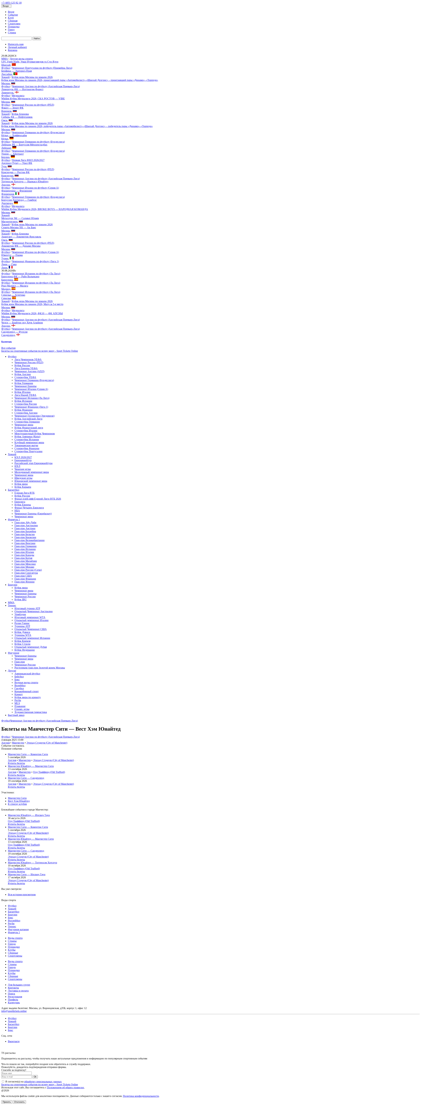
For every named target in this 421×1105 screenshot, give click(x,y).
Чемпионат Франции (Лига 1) (31, 406)
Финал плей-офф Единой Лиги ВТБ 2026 (37, 498)
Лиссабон (6, 74)
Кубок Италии (22, 392)
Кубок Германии (23, 383)
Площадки (14, 946)
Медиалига (18, 95)
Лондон (5, 184)
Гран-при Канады (24, 555)
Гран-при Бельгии (24, 534)
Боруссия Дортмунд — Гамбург (19, 200)
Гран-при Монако (24, 567)
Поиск (11, 993)
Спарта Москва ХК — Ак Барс (18, 227)
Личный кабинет (17, 47)
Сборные (13, 952)
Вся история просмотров (22, 894)
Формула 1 (14, 519)
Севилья (6, 298)
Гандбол (19, 688)
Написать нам (16, 44)
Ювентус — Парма (12, 255)
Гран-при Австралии (26, 525)
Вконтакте (14, 1041)
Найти (37, 38)
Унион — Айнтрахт (12, 153)
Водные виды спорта (26, 682)
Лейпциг (6, 148)
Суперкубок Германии (27, 421)
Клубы (11, 949)
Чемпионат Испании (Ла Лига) (31, 398)
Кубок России (22, 365)
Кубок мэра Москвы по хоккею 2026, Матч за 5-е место (32, 304)
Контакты (13, 987)
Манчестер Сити (17, 798)
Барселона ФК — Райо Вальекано (20, 276)
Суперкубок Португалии (28, 451)
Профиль (13, 999)
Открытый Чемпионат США (30, 629)
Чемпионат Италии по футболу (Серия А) (35, 187)
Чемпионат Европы (25, 386)
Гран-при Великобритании (29, 540)
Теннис (12, 605)
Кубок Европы (22, 504)
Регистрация (15, 996)
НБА (17, 510)
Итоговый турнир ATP (27, 608)
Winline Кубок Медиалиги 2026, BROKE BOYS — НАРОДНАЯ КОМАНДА (44, 209)
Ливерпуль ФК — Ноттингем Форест (22, 89)
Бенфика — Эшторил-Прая (16, 70)
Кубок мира (21, 484)
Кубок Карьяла (22, 486)
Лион (4, 267)
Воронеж (6, 111)
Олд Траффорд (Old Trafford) (49, 772)
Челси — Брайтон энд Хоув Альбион (22, 322)
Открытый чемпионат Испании (32, 638)
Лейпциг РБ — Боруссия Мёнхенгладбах (24, 144)
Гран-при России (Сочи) (28, 569)
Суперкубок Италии (25, 430)
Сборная (12, 20)
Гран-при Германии (25, 546)
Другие (12, 670)
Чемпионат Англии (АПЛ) (29, 371)
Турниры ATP (22, 626)
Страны (12, 941)
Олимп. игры (21, 709)
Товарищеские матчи (26, 445)
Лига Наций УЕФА (25, 395)
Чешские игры (22, 469)
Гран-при (19, 661)
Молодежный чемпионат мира (31, 472)
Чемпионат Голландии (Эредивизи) (34, 415)
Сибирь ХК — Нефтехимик (17, 117)
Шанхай (6, 65)
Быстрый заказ (16, 715)
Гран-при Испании (25, 549)
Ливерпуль (7, 92)
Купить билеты (16, 763)
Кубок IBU (20, 599)
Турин (4, 258)
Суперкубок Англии (25, 412)
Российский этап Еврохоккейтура (33, 463)
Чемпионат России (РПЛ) (28, 362)
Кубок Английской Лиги (28, 418)
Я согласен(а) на (33, 1081)
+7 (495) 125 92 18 (11, 2)
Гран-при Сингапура (26, 572)
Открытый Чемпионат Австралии (33, 611)
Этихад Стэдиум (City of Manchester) (46, 742)
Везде (11, 11)
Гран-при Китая (23, 558)
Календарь (14, 1002)
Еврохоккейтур (23, 460)
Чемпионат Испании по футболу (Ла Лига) (36, 273)
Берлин (5, 157)
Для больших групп (19, 984)
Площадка (13, 26)
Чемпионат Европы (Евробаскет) (33, 513)
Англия (5, 742)
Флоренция (7, 194)
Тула (3, 166)
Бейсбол (19, 676)
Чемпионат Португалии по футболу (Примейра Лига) (42, 68)
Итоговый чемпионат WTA (29, 617)
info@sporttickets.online (14, 1011)
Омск (4, 120)
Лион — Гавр (9, 264)
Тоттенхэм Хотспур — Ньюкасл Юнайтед (24, 181)
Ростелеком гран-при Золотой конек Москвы (39, 667)
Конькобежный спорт (26, 691)
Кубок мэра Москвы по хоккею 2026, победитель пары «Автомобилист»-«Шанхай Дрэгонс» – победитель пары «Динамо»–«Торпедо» (77, 126)
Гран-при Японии (24, 581)
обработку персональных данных (43, 1081)
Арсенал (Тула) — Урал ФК (16, 163)
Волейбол (19, 685)
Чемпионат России (25, 596)
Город (11, 29)
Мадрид (5, 289)
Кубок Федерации (24, 649)
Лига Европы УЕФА (26, 368)
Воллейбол (14, 920)
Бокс (17, 679)
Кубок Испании (23, 401)
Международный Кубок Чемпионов (34, 433)
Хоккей (5, 77)
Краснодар (7, 175)
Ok (35, 1077)
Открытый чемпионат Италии (31, 620)
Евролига (19, 501)
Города (12, 944)
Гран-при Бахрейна (25, 531)
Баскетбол (13, 489)
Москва (5, 83)
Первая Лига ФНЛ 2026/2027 (28, 160)
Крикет (18, 694)
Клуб (11, 17)
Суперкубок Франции (26, 448)
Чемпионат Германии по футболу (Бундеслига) (38, 132)
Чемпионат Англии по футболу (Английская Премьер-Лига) (46, 86)
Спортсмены (15, 955)
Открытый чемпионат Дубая (30, 647)
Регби (17, 700)
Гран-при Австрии (24, 528)
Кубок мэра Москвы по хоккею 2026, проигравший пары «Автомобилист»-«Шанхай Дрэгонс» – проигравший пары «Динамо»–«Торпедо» (79, 80)
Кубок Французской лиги (28, 427)
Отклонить (19, 1102)
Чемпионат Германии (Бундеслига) (34, 380)
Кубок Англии (22, 374)
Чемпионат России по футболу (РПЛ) (33, 104)
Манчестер (18, 742)
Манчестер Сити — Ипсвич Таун (26, 874)
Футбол (5, 68)
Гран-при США (23, 575)
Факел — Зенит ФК (12, 107)
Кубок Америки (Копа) (27, 436)
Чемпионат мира (23, 424)
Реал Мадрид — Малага (14, 285)
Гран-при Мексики (25, 564)
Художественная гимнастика (30, 712)
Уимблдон (20, 614)
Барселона (7, 279)
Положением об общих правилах (65, 1087)
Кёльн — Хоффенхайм (14, 135)
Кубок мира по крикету (27, 697)
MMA (4, 58)
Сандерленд (8, 335)
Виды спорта (15, 938)
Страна (12, 32)
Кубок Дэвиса (22, 632)
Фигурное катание (18, 929)
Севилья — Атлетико (13, 295)
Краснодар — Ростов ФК (15, 172)
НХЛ (17, 466)
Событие (13, 14)
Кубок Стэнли (22, 644)
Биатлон (12, 584)
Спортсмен (14, 23)
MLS (17, 703)
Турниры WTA (22, 635)
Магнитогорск (9, 221)
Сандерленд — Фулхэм (14, 331)
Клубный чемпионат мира (29, 442)
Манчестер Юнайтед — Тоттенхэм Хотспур (32, 862)
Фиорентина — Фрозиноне (16, 190)
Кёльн (4, 138)
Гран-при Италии (24, 552)
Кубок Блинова (20, 114)
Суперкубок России (25, 404)
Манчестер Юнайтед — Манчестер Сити (31, 766)
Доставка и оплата (18, 990)
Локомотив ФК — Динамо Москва (20, 245)
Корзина (12, 50)
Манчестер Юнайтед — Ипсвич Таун (29, 815)
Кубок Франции (23, 409)
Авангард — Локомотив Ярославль (21, 236)
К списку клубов (17, 804)
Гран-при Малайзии (25, 561)
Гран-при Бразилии (25, 537)
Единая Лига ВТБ (24, 492)
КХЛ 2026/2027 (23, 457)
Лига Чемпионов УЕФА (28, 359)
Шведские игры (23, 478)
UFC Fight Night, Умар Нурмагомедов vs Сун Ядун (29, 61)
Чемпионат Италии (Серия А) (31, 389)
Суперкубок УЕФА (25, 377)
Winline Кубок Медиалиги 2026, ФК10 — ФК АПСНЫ (32, 313)
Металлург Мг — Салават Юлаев (20, 218)
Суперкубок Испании (26, 439)
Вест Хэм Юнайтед (19, 801)
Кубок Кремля (22, 641)
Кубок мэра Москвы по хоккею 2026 (32, 77)
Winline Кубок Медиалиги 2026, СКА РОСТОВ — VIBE (33, 98)
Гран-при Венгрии (24, 543)
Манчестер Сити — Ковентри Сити (28, 754)
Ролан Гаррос (22, 623)
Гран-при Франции (25, 578)
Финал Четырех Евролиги (29, 507)
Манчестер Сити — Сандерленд (26, 778)
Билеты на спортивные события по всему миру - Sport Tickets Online (39, 351)
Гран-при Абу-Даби (25, 522)
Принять (7, 1102)
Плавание (19, 706)
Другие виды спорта (21, 58)
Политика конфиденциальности (141, 1096)
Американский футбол (27, 673)
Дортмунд (7, 203)
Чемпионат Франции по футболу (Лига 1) (35, 261)
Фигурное (13, 652)
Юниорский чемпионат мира (30, 481)
